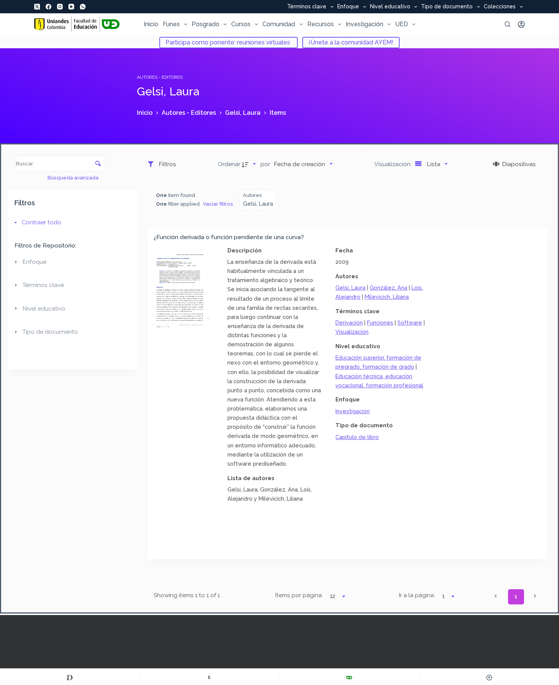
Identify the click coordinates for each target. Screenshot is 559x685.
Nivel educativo (390, 7)
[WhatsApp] (83, 7)
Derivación (349, 322)
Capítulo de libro (357, 437)
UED (401, 24)
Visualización (351, 331)
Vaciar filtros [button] (218, 204)
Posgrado (205, 24)
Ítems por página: (299, 595)
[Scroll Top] (489, 677)
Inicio (151, 24)
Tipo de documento (447, 7)
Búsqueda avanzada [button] (74, 177)
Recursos (320, 24)
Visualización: (393, 164)
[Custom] (70, 677)
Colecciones (500, 7)
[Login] (521, 24)
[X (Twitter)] (37, 7)
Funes (171, 24)
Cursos (241, 24)
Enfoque (348, 7)
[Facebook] (48, 7)
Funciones (380, 322)
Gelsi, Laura (350, 287)
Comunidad (278, 24)
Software (409, 322)
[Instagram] (60, 7)
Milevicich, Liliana (387, 296)
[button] (495, 596)
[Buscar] (507, 24)
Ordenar (229, 164)
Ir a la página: (417, 595)
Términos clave (306, 7)
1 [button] (516, 596)
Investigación (364, 24)
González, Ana (388, 287)
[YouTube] (71, 7)
